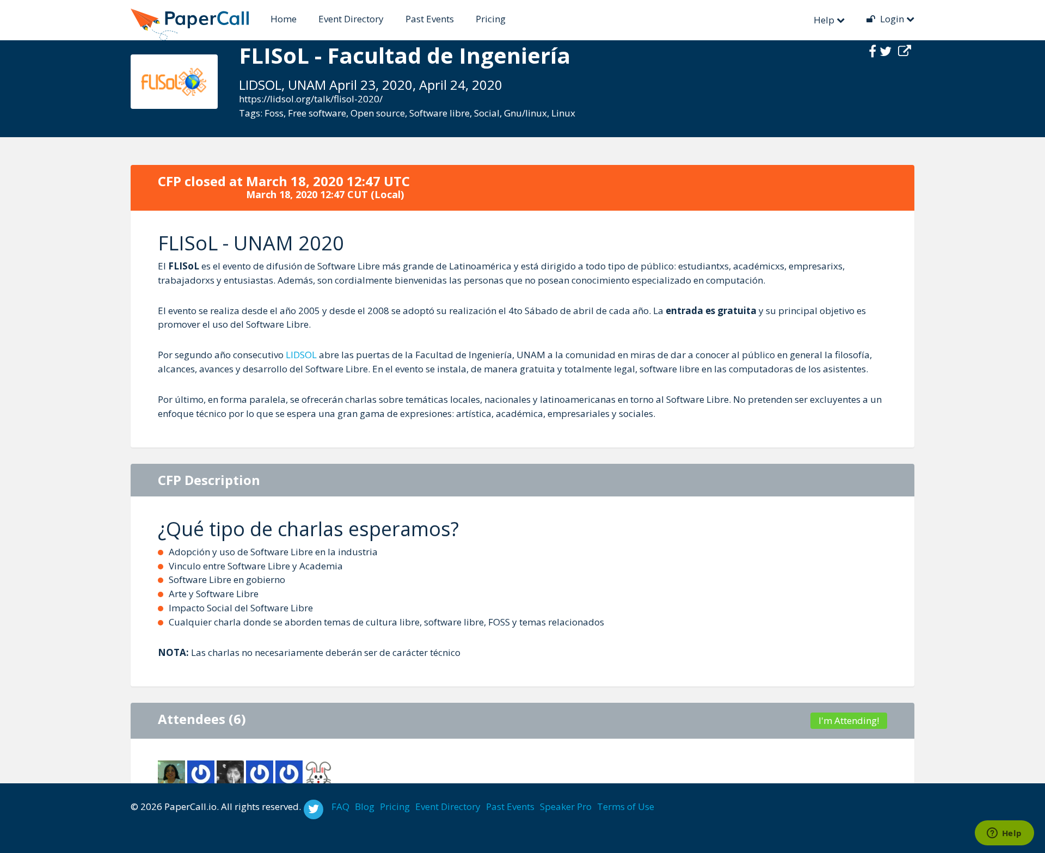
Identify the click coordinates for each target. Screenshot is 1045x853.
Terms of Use (625, 806)
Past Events (429, 19)
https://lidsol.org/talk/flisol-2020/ (311, 99)
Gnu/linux (525, 113)
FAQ (340, 806)
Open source (378, 113)
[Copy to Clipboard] (904, 51)
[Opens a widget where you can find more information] (1004, 834)
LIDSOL (301, 354)
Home (284, 19)
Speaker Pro (566, 806)
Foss (274, 113)
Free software (317, 113)
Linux (563, 113)
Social (487, 113)
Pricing (491, 19)
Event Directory (351, 19)
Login (892, 19)
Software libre (439, 113)
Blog (364, 806)
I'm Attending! (849, 720)
